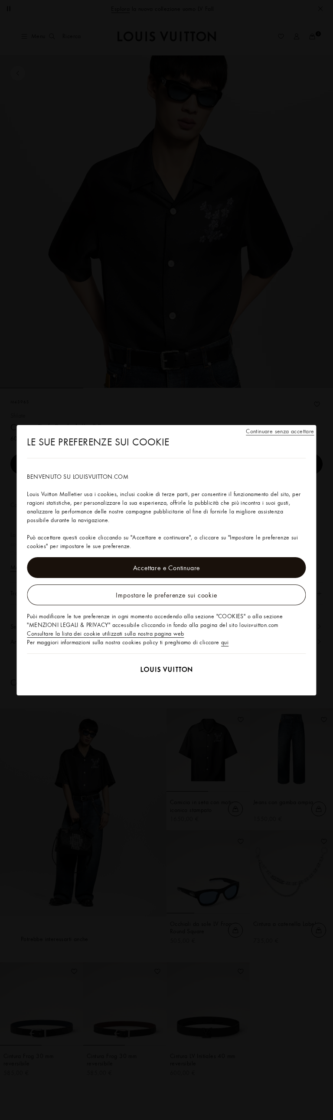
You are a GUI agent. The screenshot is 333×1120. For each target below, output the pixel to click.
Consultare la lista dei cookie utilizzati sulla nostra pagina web (105, 633)
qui (225, 642)
